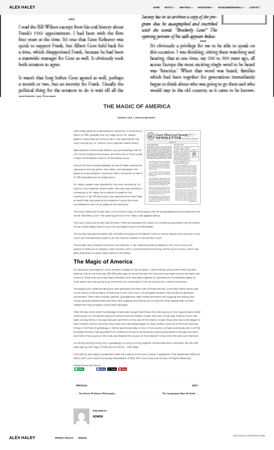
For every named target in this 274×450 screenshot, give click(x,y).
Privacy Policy (64, 438)
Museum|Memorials (230, 7)
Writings (185, 7)
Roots (169, 7)
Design (82, 438)
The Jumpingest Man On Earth (178, 393)
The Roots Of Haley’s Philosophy (97, 393)
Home (156, 7)
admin (98, 416)
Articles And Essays (145, 118)
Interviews (205, 7)
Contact (254, 7)
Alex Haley (22, 7)
